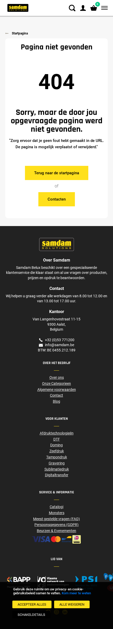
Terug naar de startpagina (56, 173)
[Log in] (83, 8)
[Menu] (103, 8)
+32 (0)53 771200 (59, 340)
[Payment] (56, 539)
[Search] (72, 8)
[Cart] (93, 8)
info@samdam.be (59, 345)
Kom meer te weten (76, 593)
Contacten (57, 199)
